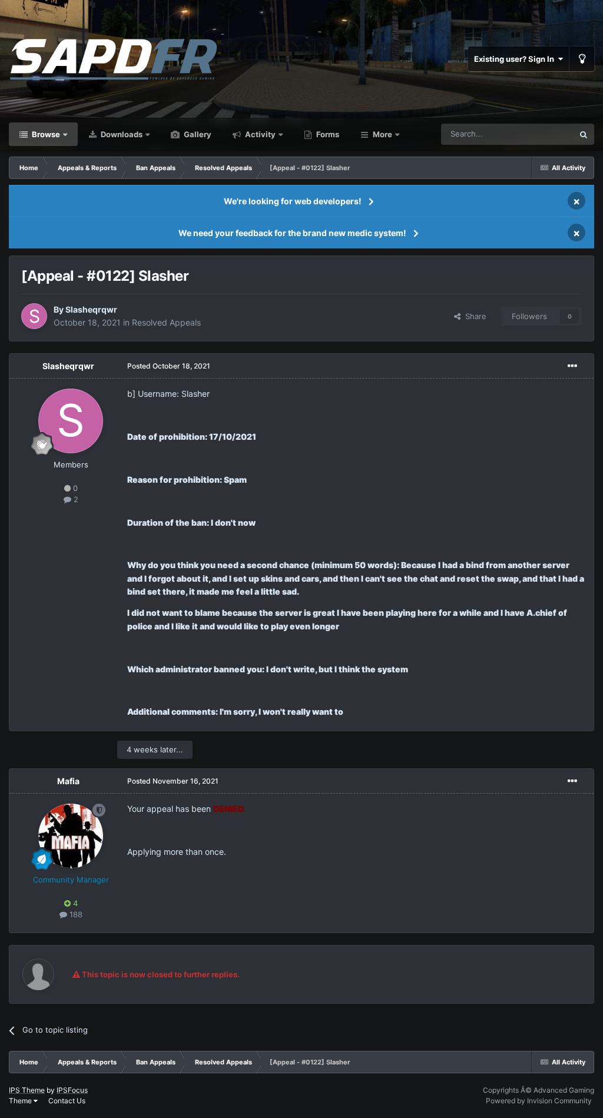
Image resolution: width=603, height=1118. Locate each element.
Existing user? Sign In (516, 59)
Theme (21, 1100)
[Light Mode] (581, 59)
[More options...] (572, 366)
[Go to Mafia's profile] (70, 836)
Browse (45, 134)
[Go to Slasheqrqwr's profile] (34, 316)
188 (74, 914)
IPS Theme (27, 1090)
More (382, 134)
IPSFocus (72, 1090)
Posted (168, 365)
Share (473, 316)
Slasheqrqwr (91, 309)
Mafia (68, 781)
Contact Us (66, 1100)
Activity (259, 134)
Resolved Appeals (166, 322)
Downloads (121, 134)
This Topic (540, 134)
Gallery (196, 134)
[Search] (583, 134)
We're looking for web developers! (293, 201)
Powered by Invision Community (539, 1100)
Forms (326, 134)
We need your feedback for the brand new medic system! (292, 233)
